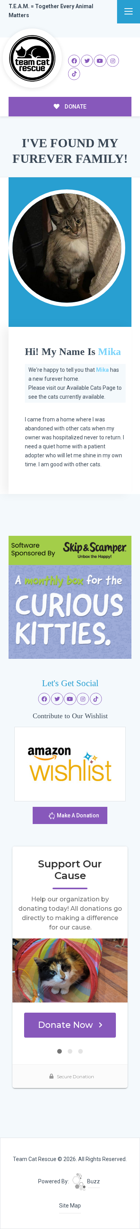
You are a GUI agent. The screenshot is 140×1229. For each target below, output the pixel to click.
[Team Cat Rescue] (32, 58)
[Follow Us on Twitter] (87, 61)
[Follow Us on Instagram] (113, 61)
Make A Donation (77, 815)
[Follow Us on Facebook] (74, 61)
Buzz (93, 1181)
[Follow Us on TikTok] (74, 74)
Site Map (70, 1205)
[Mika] (67, 248)
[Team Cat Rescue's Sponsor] (70, 597)
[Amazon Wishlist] (70, 763)
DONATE (74, 106)
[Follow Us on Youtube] (100, 61)
